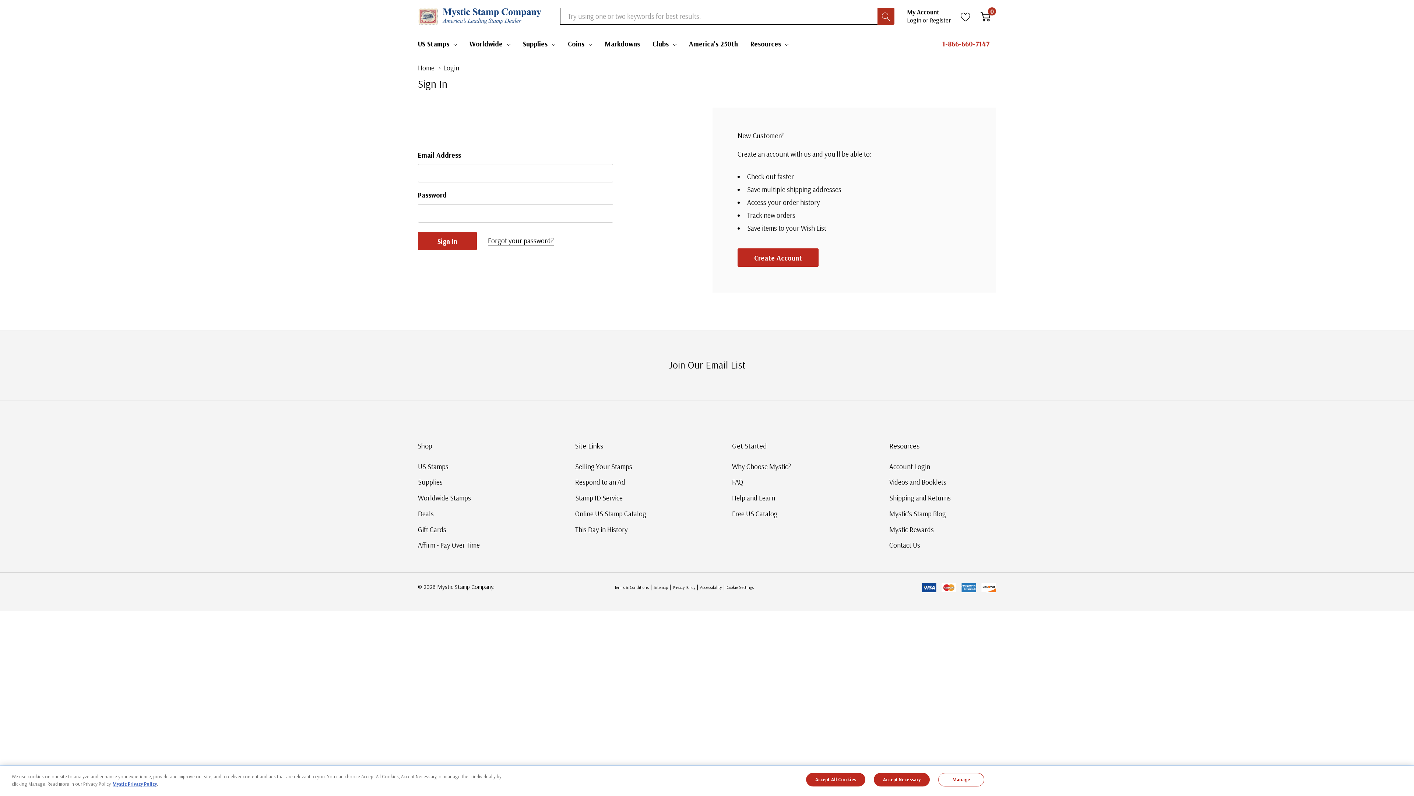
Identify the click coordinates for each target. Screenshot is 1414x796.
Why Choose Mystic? (761, 466)
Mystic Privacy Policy (135, 783)
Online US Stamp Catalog (610, 513)
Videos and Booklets (917, 482)
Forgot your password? (521, 240)
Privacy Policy (684, 587)
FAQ (737, 482)
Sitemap (661, 587)
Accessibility (711, 587)
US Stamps (433, 43)
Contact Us (904, 545)
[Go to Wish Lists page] (966, 16)
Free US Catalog (755, 513)
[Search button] (885, 16)
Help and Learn (753, 497)
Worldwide (486, 43)
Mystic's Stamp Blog (917, 513)
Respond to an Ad (600, 482)
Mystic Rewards (911, 529)
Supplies (535, 43)
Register (940, 20)
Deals (426, 513)
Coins (576, 43)
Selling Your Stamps (603, 466)
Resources (765, 43)
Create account (778, 258)
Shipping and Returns (920, 497)
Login (915, 20)
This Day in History (601, 529)
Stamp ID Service (599, 497)
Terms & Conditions (632, 587)
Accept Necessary (902, 779)
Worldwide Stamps (444, 497)
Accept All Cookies (835, 779)
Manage (961, 779)
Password (432, 195)
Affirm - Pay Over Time (449, 545)
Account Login (909, 466)
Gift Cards (432, 529)
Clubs (661, 43)
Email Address (439, 155)
